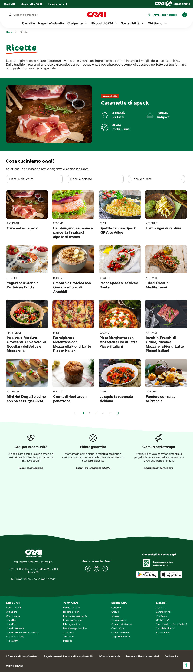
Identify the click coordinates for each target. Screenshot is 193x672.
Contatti (9, 4)
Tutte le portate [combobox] (81, 179)
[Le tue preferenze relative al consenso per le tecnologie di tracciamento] (186, 665)
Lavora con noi (57, 4)
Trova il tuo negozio (164, 14)
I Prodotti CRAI (102, 23)
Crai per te (75, 23)
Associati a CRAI (31, 4)
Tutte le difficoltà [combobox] (21, 179)
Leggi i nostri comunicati (158, 467)
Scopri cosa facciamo (31, 467)
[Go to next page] (118, 413)
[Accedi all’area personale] (184, 14)
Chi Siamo (155, 23)
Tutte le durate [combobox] (141, 179)
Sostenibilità (130, 23)
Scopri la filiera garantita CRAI (93, 467)
